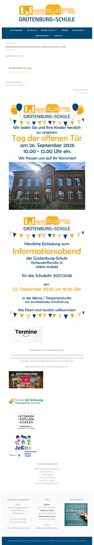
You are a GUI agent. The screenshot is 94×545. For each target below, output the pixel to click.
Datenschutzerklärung (29, 541)
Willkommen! (17, 30)
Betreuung (78, 30)
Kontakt (58, 36)
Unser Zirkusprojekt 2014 (16, 83)
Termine (64, 30)
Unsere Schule (48, 30)
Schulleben (11, 43)
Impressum (13, 541)
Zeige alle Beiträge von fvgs (18, 72)
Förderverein (41, 36)
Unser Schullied (80, 91)
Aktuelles (32, 30)
